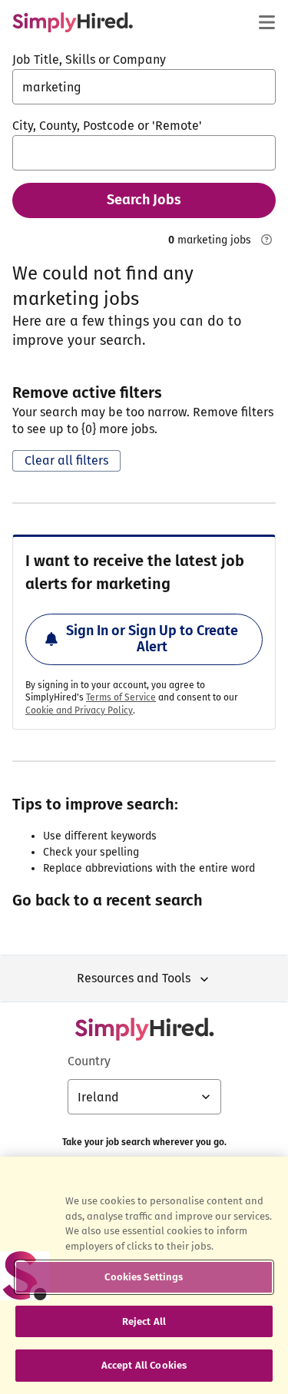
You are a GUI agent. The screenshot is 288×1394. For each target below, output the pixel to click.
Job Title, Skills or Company (89, 59)
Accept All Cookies (144, 1365)
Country (89, 1061)
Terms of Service (121, 697)
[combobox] (144, 86)
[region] (144, 1275)
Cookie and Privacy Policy (79, 710)
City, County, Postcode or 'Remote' (107, 125)
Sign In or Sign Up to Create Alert (152, 639)
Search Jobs (144, 199)
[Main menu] (266, 22)
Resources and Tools (133, 978)
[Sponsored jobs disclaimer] (266, 239)
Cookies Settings (143, 1277)
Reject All (144, 1321)
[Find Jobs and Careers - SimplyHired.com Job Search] (72, 22)
